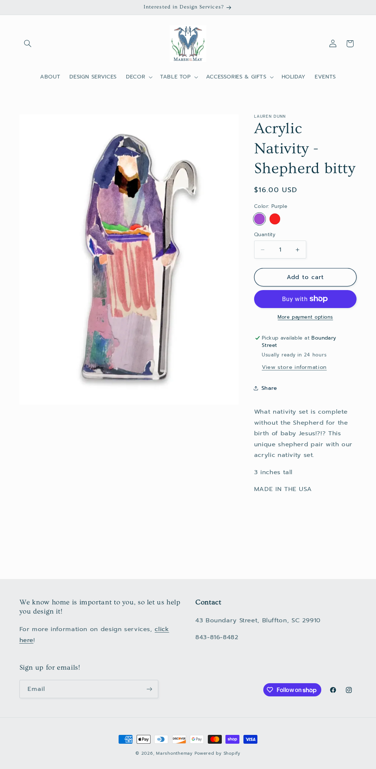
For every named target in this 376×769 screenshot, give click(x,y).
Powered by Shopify (217, 753)
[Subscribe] (149, 689)
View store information (294, 367)
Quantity (264, 234)
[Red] (275, 218)
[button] (27, 43)
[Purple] (259, 218)
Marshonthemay (174, 753)
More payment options (305, 317)
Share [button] (269, 388)
